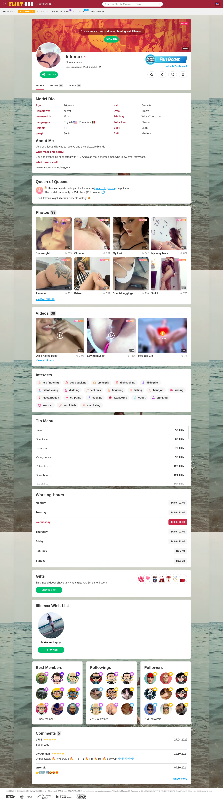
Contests (78, 11)
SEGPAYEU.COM (75, 791)
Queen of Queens (104, 188)
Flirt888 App (97, 11)
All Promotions (60, 11)
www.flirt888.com (38, 791)
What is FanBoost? (176, 66)
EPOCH (61, 791)
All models (9, 11)
